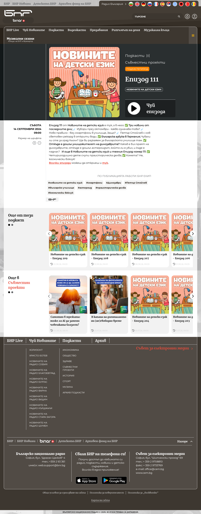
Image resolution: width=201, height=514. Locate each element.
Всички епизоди (60, 162)
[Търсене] (179, 16)
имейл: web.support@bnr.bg (47, 465)
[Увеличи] (34, 143)
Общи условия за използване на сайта (64, 492)
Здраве (67, 361)
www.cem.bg (144, 472)
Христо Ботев (38, 355)
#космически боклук (60, 192)
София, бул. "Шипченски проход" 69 (159, 457)
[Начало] (18, 13)
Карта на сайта (100, 500)
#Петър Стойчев (136, 182)
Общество (69, 355)
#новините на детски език (65, 182)
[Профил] (194, 16)
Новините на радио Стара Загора (42, 415)
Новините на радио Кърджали (40, 407)
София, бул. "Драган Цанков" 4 (45, 457)
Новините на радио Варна (38, 389)
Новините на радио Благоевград (42, 372)
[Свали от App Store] (86, 480)
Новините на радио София (38, 363)
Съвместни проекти (145, 62)
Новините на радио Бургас (38, 380)
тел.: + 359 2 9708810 (149, 461)
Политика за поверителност (107, 492)
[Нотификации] (187, 16)
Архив (100, 340)
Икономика (71, 350)
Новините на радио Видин (38, 398)
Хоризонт (36, 350)
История (68, 375)
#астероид (85, 187)
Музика (68, 387)
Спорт (67, 381)
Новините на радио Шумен (38, 424)
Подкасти (134, 56)
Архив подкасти (74, 392)
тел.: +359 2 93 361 (53, 461)
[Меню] (193, 35)
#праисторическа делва (111, 187)
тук (105, 162)
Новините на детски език (144, 89)
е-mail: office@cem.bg (150, 469)
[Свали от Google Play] (114, 480)
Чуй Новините (42, 340)
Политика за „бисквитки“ (143, 492)
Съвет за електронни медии (162, 348)
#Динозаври (113, 182)
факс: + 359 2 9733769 (149, 465)
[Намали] (39, 143)
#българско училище (61, 187)
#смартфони (94, 182)
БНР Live (15, 340)
